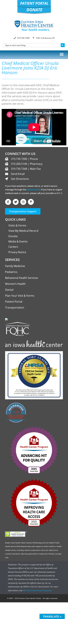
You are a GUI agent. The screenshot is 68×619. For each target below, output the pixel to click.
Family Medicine (15, 266)
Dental (9, 290)
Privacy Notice (17, 252)
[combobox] (31, 45)
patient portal (33, 189)
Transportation (14, 307)
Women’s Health (15, 284)
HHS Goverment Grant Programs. (37, 590)
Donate (13, 236)
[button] (62, 54)
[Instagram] (23, 202)
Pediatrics (11, 272)
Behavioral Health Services (21, 278)
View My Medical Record (23, 231)
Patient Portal (13, 301)
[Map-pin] (31, 202)
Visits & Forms (17, 225)
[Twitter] (16, 202)
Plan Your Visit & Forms (19, 295)
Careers (13, 247)
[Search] (63, 45)
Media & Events (18, 241)
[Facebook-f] (8, 202)
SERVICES (12, 259)
